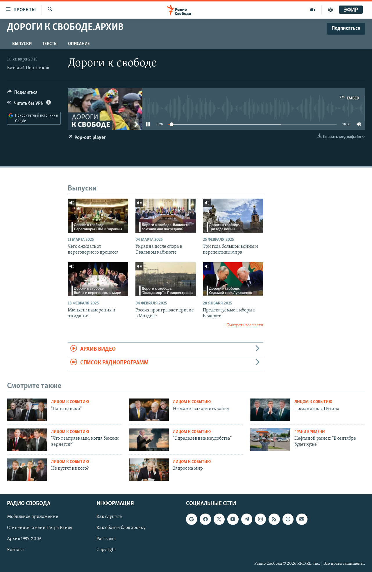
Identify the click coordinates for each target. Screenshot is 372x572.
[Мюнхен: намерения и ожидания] (98, 279)
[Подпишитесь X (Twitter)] (219, 519)
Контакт (15, 550)
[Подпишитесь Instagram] (260, 519)
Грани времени (309, 432)
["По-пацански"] (27, 409)
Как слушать (109, 516)
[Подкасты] (288, 519)
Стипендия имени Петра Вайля (39, 527)
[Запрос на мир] (149, 469)
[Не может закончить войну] (149, 409)
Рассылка (106, 539)
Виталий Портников (28, 68)
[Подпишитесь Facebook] (205, 519)
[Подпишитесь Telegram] (246, 519)
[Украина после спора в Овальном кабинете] (165, 216)
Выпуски (22, 44)
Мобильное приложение (32, 516)
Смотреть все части (244, 325)
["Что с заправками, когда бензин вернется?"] (27, 439)
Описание (79, 44)
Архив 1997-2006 (24, 539)
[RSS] (274, 519)
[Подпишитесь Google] (191, 519)
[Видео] (313, 10)
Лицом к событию (70, 402)
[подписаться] (301, 519)
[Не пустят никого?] (27, 469)
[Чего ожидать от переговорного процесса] (98, 216)
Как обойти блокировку (121, 527)
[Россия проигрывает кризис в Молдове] (165, 279)
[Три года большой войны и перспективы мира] (233, 216)
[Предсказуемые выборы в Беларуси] (233, 279)
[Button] (22, 93)
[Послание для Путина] (270, 409)
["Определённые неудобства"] (149, 439)
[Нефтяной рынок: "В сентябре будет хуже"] (270, 439)
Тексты (50, 44)
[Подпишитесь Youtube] (232, 519)
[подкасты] (330, 10)
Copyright (106, 550)
